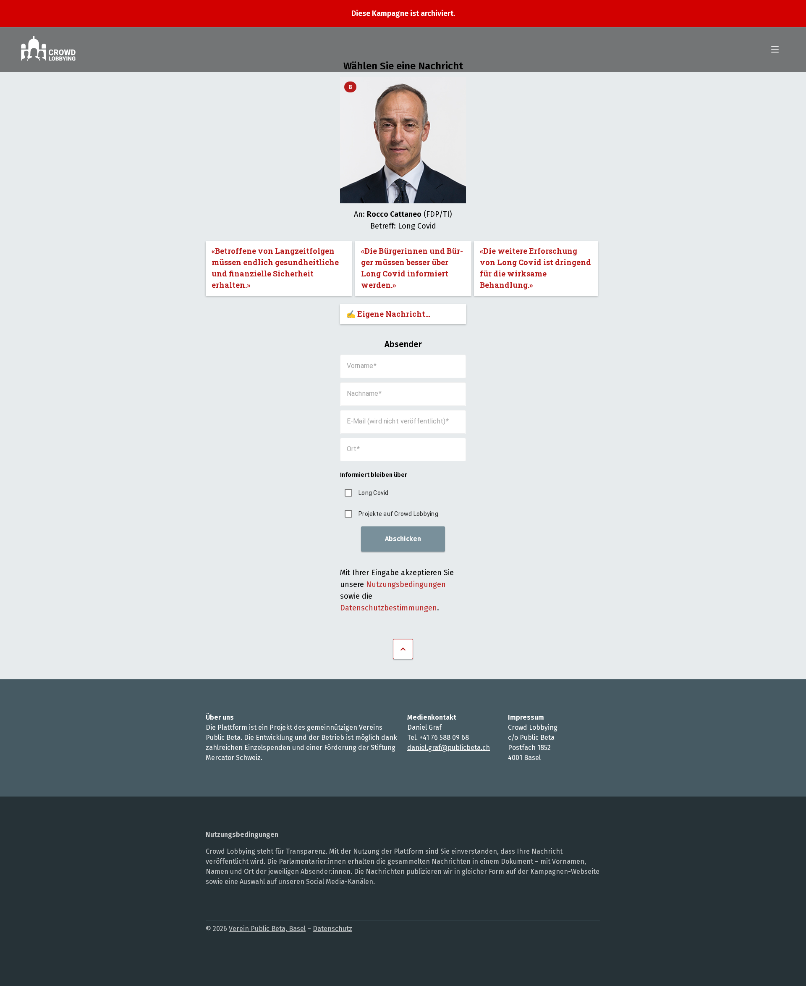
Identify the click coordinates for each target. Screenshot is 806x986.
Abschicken (403, 539)
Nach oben (403, 649)
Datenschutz (332, 929)
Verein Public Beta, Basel (267, 929)
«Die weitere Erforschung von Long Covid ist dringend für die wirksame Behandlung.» (535, 268)
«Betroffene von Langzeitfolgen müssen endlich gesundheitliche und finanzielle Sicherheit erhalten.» (275, 268)
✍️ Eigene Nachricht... (388, 314)
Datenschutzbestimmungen (388, 608)
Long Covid (374, 492)
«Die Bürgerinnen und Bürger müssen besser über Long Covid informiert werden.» (412, 268)
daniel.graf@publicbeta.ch (448, 748)
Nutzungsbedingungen (406, 584)
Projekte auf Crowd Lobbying (398, 513)
